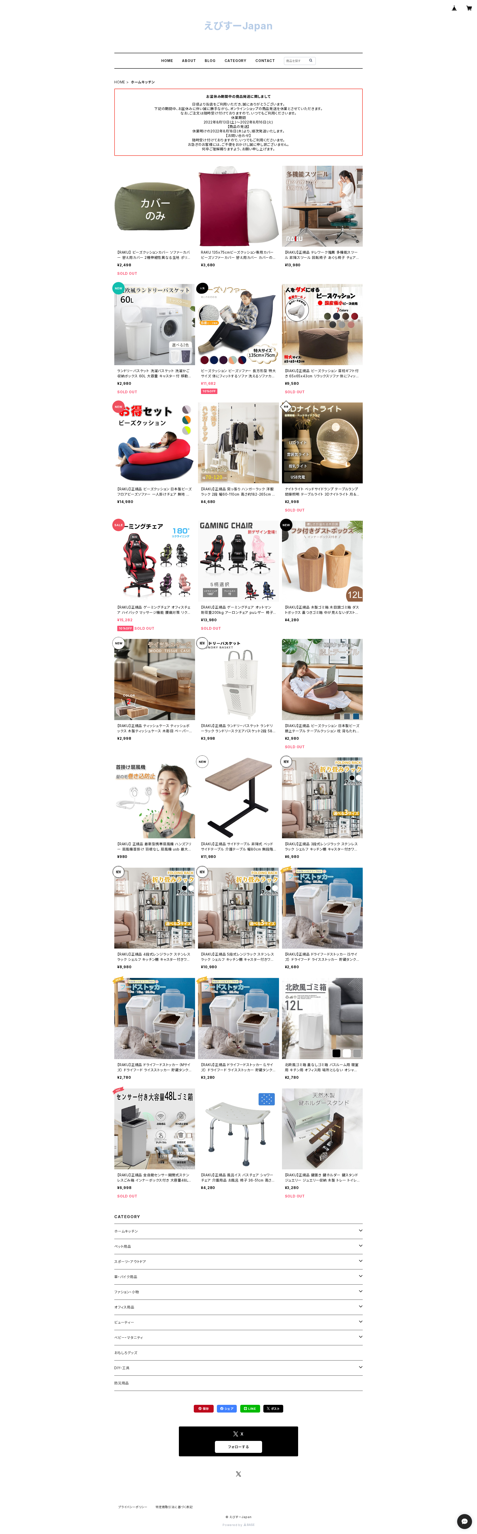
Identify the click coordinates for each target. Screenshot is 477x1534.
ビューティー (124, 1322)
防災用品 (121, 1383)
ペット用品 (122, 1246)
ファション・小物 (126, 1292)
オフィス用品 (124, 1307)
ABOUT (189, 60)
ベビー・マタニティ (128, 1337)
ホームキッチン (126, 1231)
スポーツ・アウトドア (130, 1261)
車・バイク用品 (125, 1277)
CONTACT (265, 60)
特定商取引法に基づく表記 (174, 1507)
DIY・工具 (122, 1368)
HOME (167, 60)
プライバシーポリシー (133, 1507)
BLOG (210, 60)
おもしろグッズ (125, 1353)
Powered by (233, 1525)
